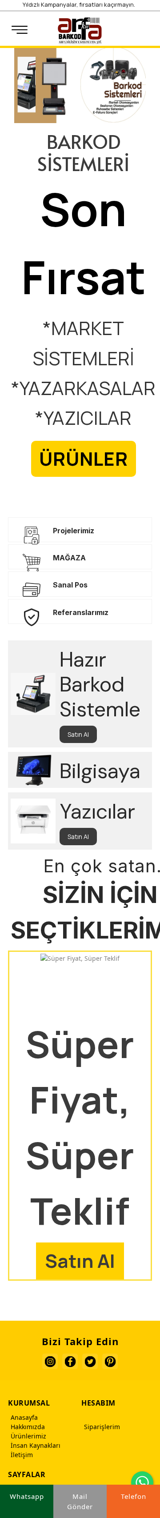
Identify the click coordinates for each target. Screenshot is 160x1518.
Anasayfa (24, 1417)
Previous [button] (149, 196)
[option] (80, 268)
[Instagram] (50, 1361)
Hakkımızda (28, 1426)
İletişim (22, 1454)
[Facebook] (70, 1361)
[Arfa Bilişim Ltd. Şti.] (80, 30)
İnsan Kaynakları (35, 1445)
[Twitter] (90, 1361)
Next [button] (150, 211)
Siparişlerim (102, 1426)
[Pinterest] (110, 1361)
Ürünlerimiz (28, 1436)
